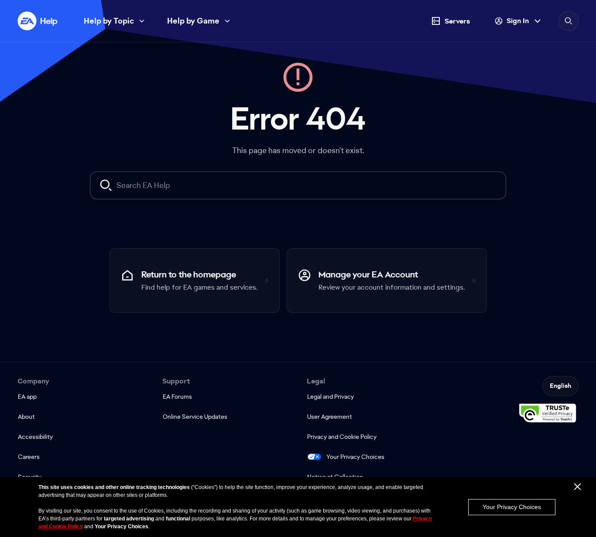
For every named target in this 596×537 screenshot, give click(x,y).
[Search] (568, 21)
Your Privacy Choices (355, 457)
